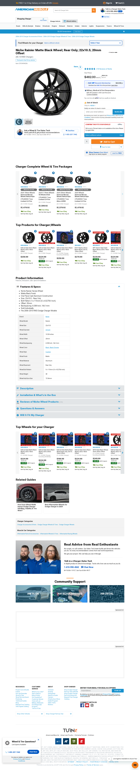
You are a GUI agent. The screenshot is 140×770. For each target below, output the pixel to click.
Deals (18, 26)
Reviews (50, 704)
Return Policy (36, 695)
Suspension (100, 26)
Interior (84, 26)
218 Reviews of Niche (104, 69)
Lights (91, 26)
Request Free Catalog (22, 704)
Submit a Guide (53, 695)
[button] (105, 16)
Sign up (117, 690)
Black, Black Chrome (52, 347)
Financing (19, 699)
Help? (121, 135)
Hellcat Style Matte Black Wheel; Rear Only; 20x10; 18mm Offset (65, 452)
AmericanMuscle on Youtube (87, 705)
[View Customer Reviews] (89, 69)
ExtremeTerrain (81, 735)
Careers (50, 697)
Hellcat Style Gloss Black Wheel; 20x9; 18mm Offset (28, 250)
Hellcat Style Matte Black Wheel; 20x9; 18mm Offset (29, 452)
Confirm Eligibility (92, 94)
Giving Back (51, 693)
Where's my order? (38, 692)
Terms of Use (36, 708)
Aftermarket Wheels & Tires (49, 534)
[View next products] (122, 194)
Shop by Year (20, 695)
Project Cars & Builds (22, 690)
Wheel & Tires (119, 26)
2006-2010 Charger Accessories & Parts (29, 36)
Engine (54, 26)
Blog (17, 703)
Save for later (106, 147)
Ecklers (91, 735)
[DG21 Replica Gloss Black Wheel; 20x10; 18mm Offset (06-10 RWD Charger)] (83, 238)
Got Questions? (37, 697)
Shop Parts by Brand (22, 697)
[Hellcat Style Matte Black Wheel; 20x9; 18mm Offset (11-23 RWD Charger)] (29, 440)
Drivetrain (46, 26)
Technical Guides (21, 701)
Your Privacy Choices (98, 762)
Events (18, 691)
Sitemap (71, 762)
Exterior (70, 26)
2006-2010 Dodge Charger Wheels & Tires (57, 36)
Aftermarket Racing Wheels (68, 534)
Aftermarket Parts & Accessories (28, 534)
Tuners (109, 26)
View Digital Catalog (22, 706)
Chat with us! (36, 701)
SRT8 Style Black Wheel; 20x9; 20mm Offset (100, 452)
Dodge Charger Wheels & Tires (48, 524)
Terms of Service (93, 765)
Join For (117, 153)
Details (55, 3)
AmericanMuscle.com (31, 9)
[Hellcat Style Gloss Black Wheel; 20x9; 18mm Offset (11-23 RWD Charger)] (119, 238)
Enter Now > (78, 31)
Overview (51, 690)
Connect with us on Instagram (92, 705)
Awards (50, 691)
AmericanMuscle (52, 735)
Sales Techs (52, 703)
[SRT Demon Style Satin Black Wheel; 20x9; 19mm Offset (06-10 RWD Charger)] (101, 238)
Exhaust (62, 26)
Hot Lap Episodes (21, 693)
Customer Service (37, 699)
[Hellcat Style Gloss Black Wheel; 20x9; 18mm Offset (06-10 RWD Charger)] (29, 238)
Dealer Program (53, 701)
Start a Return (36, 693)
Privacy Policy (111, 115)
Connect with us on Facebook (82, 705)
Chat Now (33, 752)
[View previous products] (17, 194)
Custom (48, 352)
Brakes (37, 26)
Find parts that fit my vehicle (26, 60)
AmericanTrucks (67, 735)
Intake (77, 26)
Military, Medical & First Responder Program (37, 704)
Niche (47, 316)
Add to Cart (109, 142)
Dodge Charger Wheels (66, 524)
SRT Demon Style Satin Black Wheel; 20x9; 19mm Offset (101, 250)
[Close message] (124, 31)
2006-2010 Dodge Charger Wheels (83, 36)
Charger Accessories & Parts (26, 524)
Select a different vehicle (93, 135)
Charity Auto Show (54, 699)
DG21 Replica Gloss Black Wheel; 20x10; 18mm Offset (81, 250)
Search (94, 10)
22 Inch (48, 330)
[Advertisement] (70, 626)
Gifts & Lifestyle (27, 26)
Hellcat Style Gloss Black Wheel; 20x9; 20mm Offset (47, 453)
